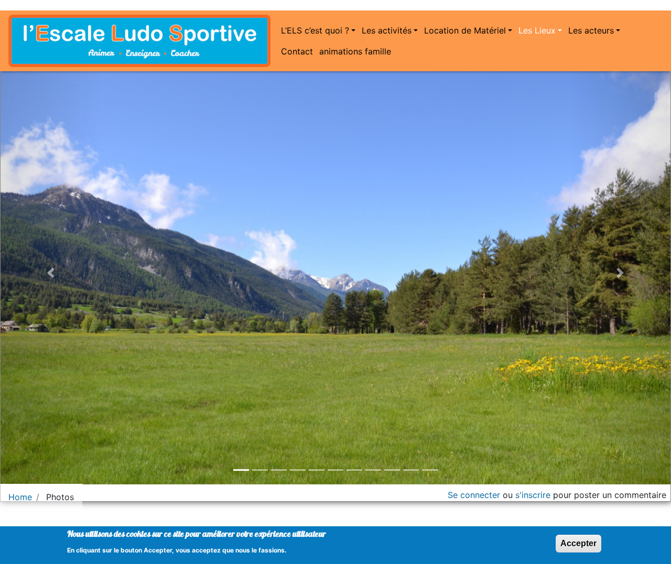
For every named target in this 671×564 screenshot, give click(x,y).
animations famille (355, 51)
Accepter (578, 543)
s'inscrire (532, 495)
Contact (297, 51)
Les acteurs (591, 30)
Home (20, 497)
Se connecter (474, 495)
